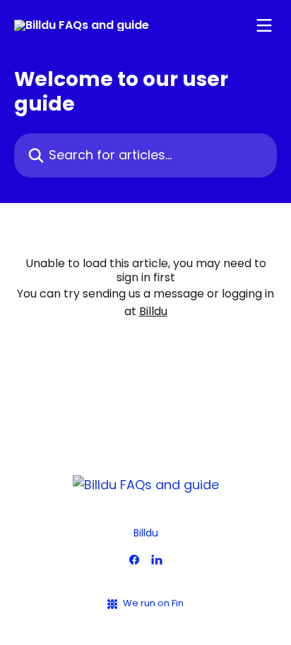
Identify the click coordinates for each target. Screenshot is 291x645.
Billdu (153, 311)
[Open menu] (264, 25)
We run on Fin (153, 603)
